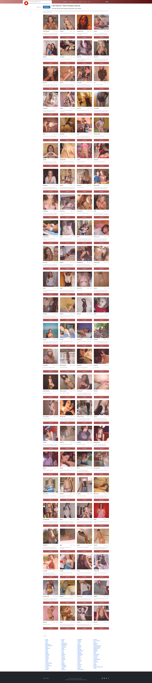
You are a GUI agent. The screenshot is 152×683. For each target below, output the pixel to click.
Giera (63, 660)
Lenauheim (80, 639)
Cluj (75, 1)
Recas (79, 668)
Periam (79, 661)
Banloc (47, 640)
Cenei (47, 660)
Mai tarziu (39, 7)
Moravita (79, 649)
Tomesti (95, 656)
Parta (79, 659)
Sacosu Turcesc (97, 640)
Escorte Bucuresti (79, 678)
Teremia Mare (96, 654)
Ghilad (63, 655)
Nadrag (79, 651)
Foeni (63, 651)
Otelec (79, 656)
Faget (63, 648)
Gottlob (63, 664)
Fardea (63, 649)
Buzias (47, 656)
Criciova (47, 668)
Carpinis (47, 658)
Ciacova (47, 664)
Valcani (95, 664)
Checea (47, 661)
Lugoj (79, 644)
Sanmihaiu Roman (97, 645)
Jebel (63, 668)
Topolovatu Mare (97, 659)
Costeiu (47, 666)
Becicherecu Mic (49, 645)
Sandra (95, 644)
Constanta (80, 1)
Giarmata (63, 659)
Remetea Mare (80, 669)
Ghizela (63, 658)
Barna (47, 643)
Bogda (47, 651)
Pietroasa (80, 664)
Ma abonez (46, 7)
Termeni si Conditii (71, 678)
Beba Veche (48, 644)
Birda (47, 650)
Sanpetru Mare (97, 648)
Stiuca (95, 653)
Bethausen (48, 648)
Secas (95, 651)
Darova (63, 639)
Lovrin (79, 643)
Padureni (79, 658)
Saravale (95, 649)
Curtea (47, 669)
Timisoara (71, 1)
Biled (47, 649)
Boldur (47, 653)
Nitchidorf (80, 653)
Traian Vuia (96, 661)
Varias (95, 665)
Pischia (79, 665)
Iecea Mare (64, 665)
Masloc (79, 648)
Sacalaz (95, 639)
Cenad (47, 659)
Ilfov (89, 1)
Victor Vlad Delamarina (98, 666)
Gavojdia (63, 654)
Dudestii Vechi (64, 644)
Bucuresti (65, 1)
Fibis (63, 650)
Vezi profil (50, 37)
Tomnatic (95, 658)
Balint (47, 639)
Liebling (79, 640)
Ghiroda (63, 656)
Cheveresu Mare (49, 663)
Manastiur (80, 645)
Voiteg (95, 668)
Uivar (95, 663)
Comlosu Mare (48, 665)
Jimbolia (63, 669)
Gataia (63, 653)
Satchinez (96, 650)
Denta (63, 640)
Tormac (95, 660)
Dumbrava (64, 645)
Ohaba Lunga (80, 654)
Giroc (63, 661)
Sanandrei (96, 643)
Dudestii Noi (64, 643)
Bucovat (47, 655)
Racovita (79, 666)
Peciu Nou (80, 660)
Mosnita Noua (80, 650)
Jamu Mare (64, 666)
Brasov (85, 1)
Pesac (79, 663)
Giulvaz (63, 663)
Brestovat (47, 654)
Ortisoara (80, 655)
